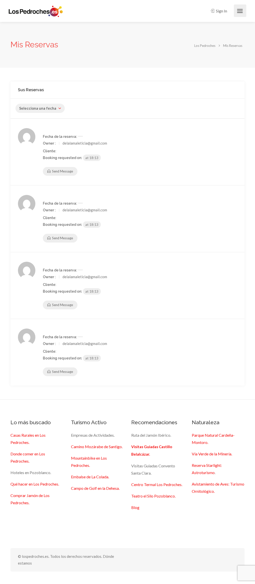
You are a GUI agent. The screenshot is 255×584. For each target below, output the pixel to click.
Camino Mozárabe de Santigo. (97, 446)
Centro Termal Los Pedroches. (156, 484)
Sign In (221, 10)
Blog (135, 507)
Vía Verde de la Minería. (212, 453)
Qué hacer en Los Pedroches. (34, 484)
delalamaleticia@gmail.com (85, 143)
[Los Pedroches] (36, 10)
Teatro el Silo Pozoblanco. (153, 496)
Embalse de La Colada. (90, 476)
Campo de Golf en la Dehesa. (95, 488)
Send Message (62, 171)
